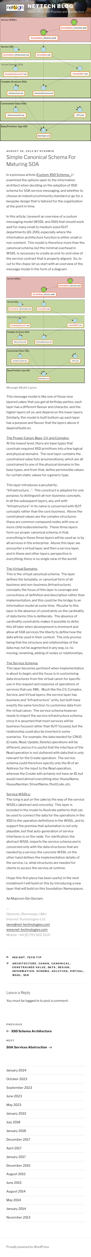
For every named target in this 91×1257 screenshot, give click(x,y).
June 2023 (14, 1096)
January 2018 (16, 1131)
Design (64, 967)
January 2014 (16, 1209)
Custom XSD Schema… (54, 175)
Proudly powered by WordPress (27, 1247)
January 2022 (16, 1113)
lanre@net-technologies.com (28, 924)
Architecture (24, 963)
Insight (18, 957)
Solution (60, 971)
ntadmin (47, 151)
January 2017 (16, 1157)
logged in (32, 1001)
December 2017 (18, 1139)
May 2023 (13, 1105)
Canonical (60, 963)
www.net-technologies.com (27, 930)
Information (23, 971)
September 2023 (19, 1088)
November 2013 (18, 1217)
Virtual (77, 971)
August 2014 (16, 1191)
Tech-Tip (34, 957)
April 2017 (14, 1148)
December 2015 (18, 1165)
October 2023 (16, 1079)
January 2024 (16, 1070)
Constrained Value (29, 967)
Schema (43, 971)
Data (52, 967)
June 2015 (14, 1183)
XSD (26, 975)
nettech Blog (50, 6)
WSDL (16, 975)
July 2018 (13, 1122)
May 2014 (13, 1200)
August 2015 (16, 1174)
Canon (44, 963)
